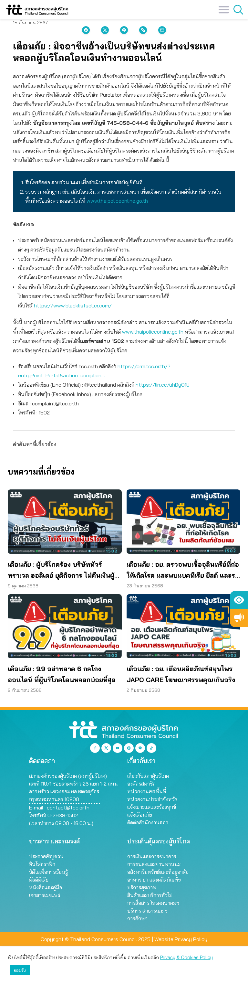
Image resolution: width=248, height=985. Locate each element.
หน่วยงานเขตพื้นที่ (146, 791)
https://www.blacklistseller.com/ (73, 305)
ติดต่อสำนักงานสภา (147, 822)
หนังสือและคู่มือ (45, 887)
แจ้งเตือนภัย (139, 814)
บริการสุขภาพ (141, 887)
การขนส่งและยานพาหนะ (154, 864)
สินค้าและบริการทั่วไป (149, 895)
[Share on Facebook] (86, 30)
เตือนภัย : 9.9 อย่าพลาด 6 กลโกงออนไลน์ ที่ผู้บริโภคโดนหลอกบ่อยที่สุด (62, 674)
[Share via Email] (162, 30)
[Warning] (239, 618)
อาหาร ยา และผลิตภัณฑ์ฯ (154, 879)
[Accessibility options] (239, 600)
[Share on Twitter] (105, 30)
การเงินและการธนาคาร (151, 856)
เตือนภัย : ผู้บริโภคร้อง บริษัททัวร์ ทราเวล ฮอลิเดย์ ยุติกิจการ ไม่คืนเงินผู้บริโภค (61, 570)
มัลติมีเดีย (38, 879)
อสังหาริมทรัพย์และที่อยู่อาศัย (158, 872)
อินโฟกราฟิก (42, 864)
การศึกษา (137, 918)
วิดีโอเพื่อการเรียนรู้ (48, 872)
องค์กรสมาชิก (141, 783)
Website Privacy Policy (180, 939)
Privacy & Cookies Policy (186, 957)
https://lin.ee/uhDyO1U (163, 384)
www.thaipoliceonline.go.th (117, 201)
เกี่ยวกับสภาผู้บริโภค (148, 776)
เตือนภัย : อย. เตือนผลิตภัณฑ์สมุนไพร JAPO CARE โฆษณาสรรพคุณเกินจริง (181, 674)
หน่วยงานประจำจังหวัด (152, 799)
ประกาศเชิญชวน (46, 856)
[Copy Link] (143, 30)
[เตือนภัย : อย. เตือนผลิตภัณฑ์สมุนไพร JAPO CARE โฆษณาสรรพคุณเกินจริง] (184, 626)
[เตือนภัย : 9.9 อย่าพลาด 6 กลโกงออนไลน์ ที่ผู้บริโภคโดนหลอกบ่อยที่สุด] (65, 626)
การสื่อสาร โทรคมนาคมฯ (153, 903)
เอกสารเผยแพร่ (44, 895)
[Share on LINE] (124, 30)
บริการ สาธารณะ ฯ (147, 910)
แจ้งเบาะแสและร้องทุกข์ (151, 807)
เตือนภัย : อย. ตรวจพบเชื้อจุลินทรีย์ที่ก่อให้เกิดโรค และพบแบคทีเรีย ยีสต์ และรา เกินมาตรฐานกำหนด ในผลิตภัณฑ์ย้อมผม (183, 570)
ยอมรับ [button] (20, 970)
